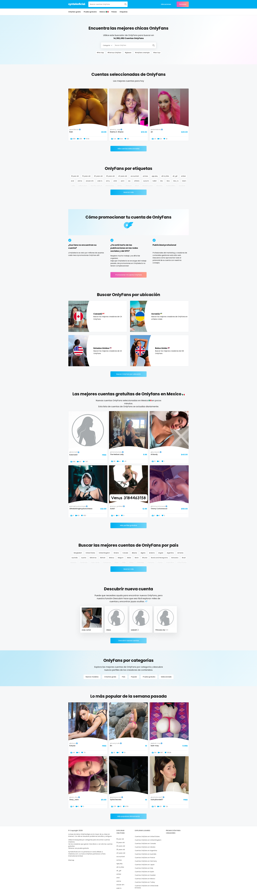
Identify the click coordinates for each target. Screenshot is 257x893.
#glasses (128, 53)
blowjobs (160, 186)
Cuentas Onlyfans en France (145, 858)
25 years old (110, 176)
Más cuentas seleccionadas (128, 148)
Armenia (180, 553)
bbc (161, 181)
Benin (137, 558)
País (123, 677)
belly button (83, 186)
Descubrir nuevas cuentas (128, 640)
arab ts (99, 181)
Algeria (143, 553)
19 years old (86, 176)
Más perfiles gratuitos (128, 525)
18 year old (75, 176)
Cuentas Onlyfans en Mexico (145, 879)
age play (155, 176)
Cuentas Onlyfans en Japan (145, 865)
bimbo (120, 186)
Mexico (102, 12)
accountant (135, 176)
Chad (116, 563)
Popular (134, 677)
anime (80, 181)
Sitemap (71, 860)
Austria (83, 558)
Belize (129, 558)
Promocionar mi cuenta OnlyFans (128, 275)
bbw (168, 181)
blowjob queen (148, 186)
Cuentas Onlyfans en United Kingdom (148, 840)
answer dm (90, 181)
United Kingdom (104, 553)
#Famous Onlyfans (114, 53)
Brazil (184, 558)
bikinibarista (110, 186)
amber (183, 176)
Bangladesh (78, 553)
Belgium (120, 558)
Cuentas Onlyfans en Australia (145, 854)
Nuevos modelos (92, 677)
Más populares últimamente (128, 816)
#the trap (100, 53)
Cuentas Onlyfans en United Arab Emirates (146, 887)
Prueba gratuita (90, 12)
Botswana (174, 558)
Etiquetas (123, 12)
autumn (146, 181)
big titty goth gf (96, 186)
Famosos (182, 4)
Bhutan (144, 558)
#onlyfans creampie (142, 53)
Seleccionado (166, 677)
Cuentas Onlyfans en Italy (144, 868)
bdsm (184, 181)
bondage (182, 186)
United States (90, 553)
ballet (155, 181)
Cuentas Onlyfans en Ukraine (145, 847)
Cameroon (107, 563)
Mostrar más (128, 192)
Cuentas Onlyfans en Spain (144, 872)
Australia (75, 558)
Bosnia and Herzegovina (159, 558)
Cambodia (83, 563)
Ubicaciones (166, 4)
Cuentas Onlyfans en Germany (146, 861)
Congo (160, 563)
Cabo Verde (95, 563)
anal (72, 181)
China (131, 563)
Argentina (170, 553)
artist (115, 181)
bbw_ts (175, 181)
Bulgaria (73, 563)
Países (114, 12)
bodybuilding (170, 186)
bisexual (128, 186)
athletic (137, 181)
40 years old (122, 176)
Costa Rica (170, 563)
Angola (160, 553)
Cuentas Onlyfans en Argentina (146, 851)
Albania (134, 553)
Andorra (152, 553)
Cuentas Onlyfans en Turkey (145, 882)
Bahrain (102, 558)
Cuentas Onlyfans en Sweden (145, 875)
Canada (125, 553)
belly (73, 186)
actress (145, 176)
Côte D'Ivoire (181, 563)
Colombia (140, 563)
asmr (122, 181)
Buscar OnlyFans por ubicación (128, 374)
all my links (165, 176)
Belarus (111, 558)
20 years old (98, 176)
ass (129, 181)
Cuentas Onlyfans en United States (147, 836)
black (137, 186)
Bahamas (93, 558)
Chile (123, 563)
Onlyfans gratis (74, 12)
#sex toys (156, 53)
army (108, 181)
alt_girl (175, 176)
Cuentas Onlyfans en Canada (145, 844)
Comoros (151, 563)
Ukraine (116, 553)
